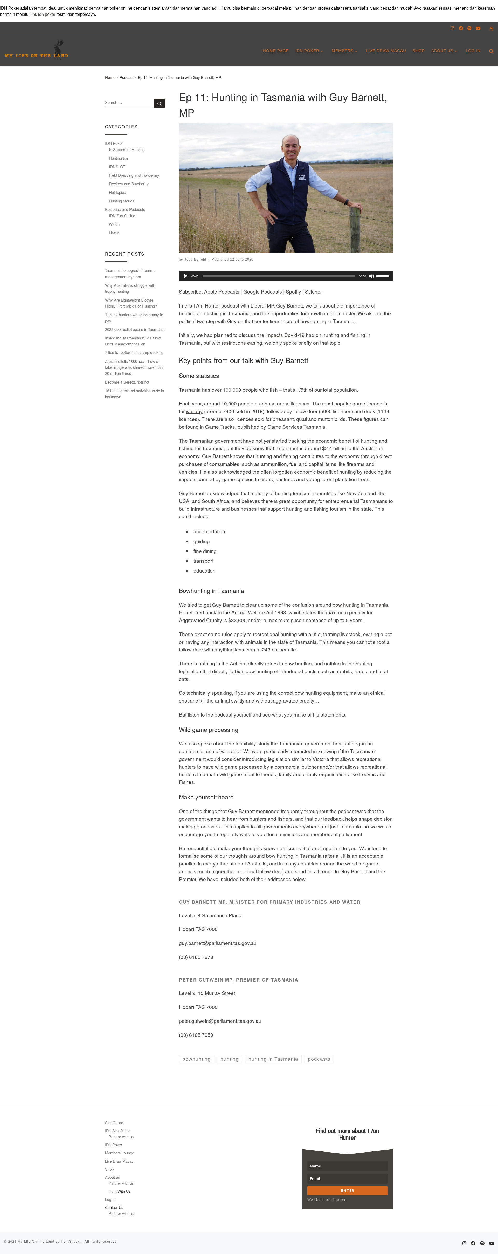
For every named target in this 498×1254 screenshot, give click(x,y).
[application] (286, 276)
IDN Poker (114, 143)
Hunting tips (119, 158)
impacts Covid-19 (285, 334)
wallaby (194, 410)
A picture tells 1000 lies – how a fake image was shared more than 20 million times (134, 367)
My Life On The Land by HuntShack (49, 1241)
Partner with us (121, 1136)
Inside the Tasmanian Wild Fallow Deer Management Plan (133, 341)
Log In (110, 1199)
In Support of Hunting (126, 149)
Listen (114, 232)
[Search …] (159, 103)
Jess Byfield (195, 259)
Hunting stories (121, 200)
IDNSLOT (117, 166)
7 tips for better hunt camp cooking (134, 352)
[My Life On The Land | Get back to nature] (36, 48)
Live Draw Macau (119, 1161)
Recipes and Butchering (129, 183)
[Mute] (371, 276)
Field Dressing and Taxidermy (134, 175)
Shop (109, 1169)
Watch (114, 224)
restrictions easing (242, 342)
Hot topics (117, 192)
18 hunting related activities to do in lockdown (134, 393)
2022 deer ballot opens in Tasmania (134, 329)
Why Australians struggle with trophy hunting (130, 288)
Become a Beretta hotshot (127, 382)
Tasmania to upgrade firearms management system (130, 273)
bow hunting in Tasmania (360, 604)
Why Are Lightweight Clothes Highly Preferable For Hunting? (131, 303)
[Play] (185, 276)
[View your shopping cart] (491, 28)
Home (110, 77)
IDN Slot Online (122, 215)
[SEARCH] (128, 103)
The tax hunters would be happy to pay (134, 317)
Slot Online (114, 1122)
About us (112, 1177)
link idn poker (43, 14)
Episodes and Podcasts (125, 209)
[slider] (383, 275)
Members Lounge (119, 1152)
